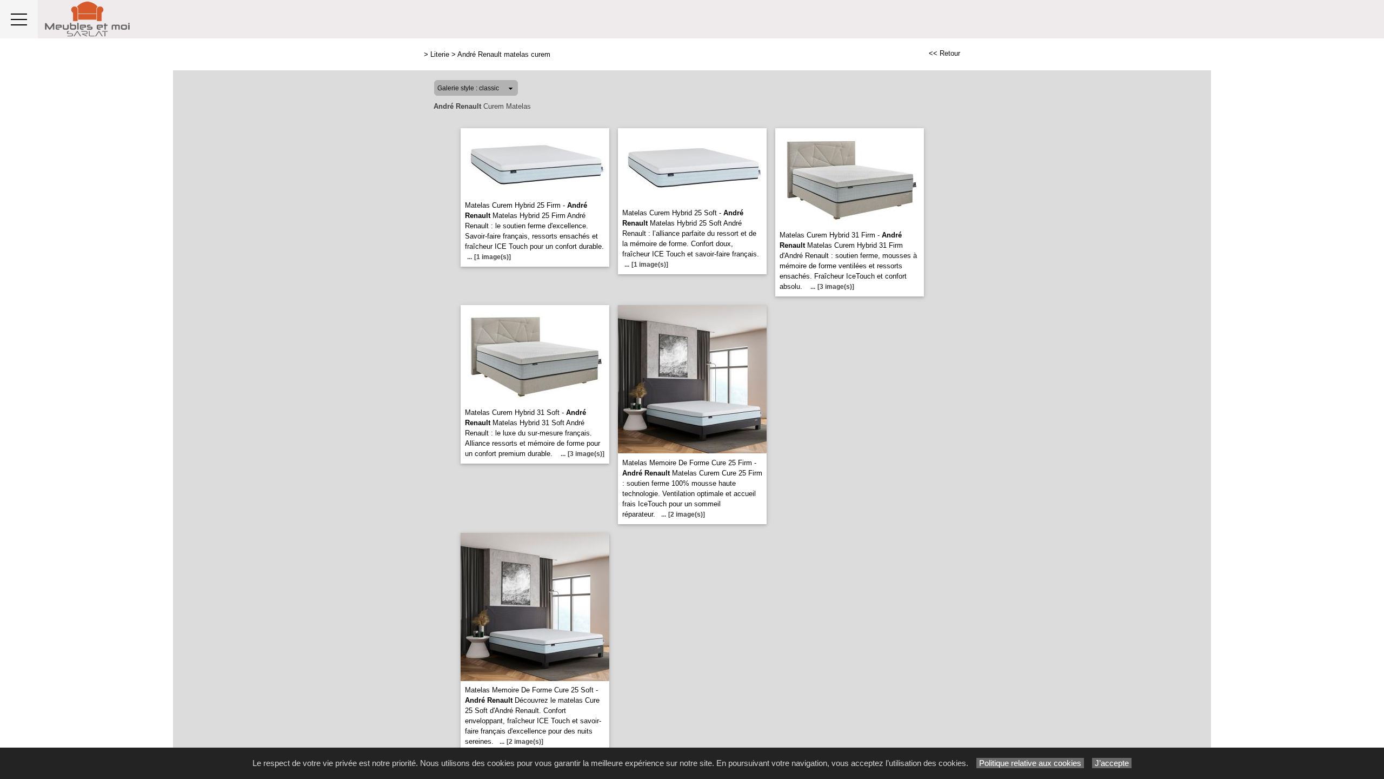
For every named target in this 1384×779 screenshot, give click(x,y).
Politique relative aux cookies (1030, 763)
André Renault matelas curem (503, 54)
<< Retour (944, 53)
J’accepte (1112, 763)
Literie (439, 54)
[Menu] (19, 19)
